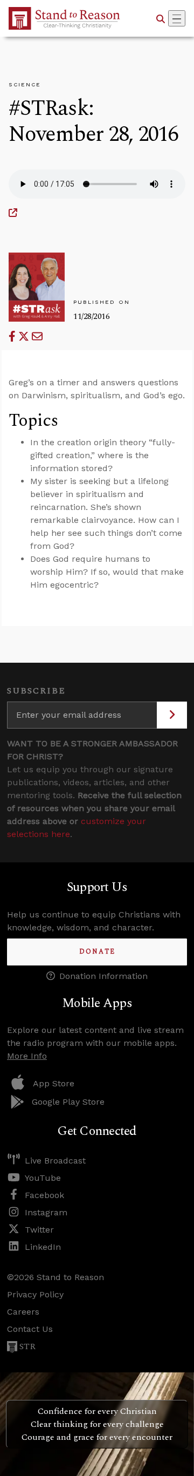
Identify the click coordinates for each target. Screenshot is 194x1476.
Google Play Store (68, 1102)
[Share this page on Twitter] (25, 336)
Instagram (46, 1212)
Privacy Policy (35, 1294)
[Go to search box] (160, 18)
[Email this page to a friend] (37, 336)
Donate (97, 952)
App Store (53, 1083)
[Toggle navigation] (176, 18)
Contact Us (30, 1329)
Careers (23, 1312)
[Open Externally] (13, 213)
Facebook (44, 1195)
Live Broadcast (55, 1160)
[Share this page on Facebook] (13, 336)
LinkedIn (43, 1247)
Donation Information (103, 976)
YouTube (43, 1178)
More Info (27, 1056)
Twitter (39, 1230)
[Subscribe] (172, 715)
